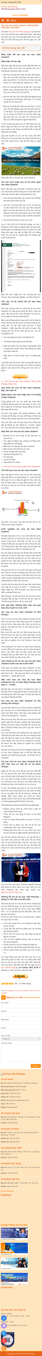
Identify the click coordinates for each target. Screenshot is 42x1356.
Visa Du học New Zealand (19, 32)
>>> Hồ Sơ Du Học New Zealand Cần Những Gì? (21, 467)
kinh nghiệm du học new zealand (16, 990)
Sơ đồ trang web (7, 1191)
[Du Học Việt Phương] (3, 20)
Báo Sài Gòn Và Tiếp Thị (11, 892)
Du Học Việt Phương (9, 7)
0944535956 (23, 15)
